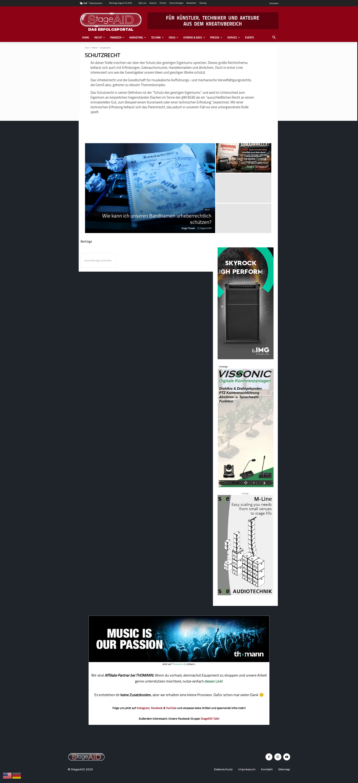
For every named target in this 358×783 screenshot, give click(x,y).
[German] (16, 775)
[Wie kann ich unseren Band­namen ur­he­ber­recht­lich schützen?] (150, 188)
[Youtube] (286, 756)
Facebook (157, 708)
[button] (274, 37)
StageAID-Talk (210, 718)
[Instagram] (277, 756)
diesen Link (213, 681)
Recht (94, 47)
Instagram (143, 708)
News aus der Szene (258, 150)
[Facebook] (269, 756)
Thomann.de (179, 664)
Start (87, 47)
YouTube (171, 708)
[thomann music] (179, 661)
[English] (7, 775)
